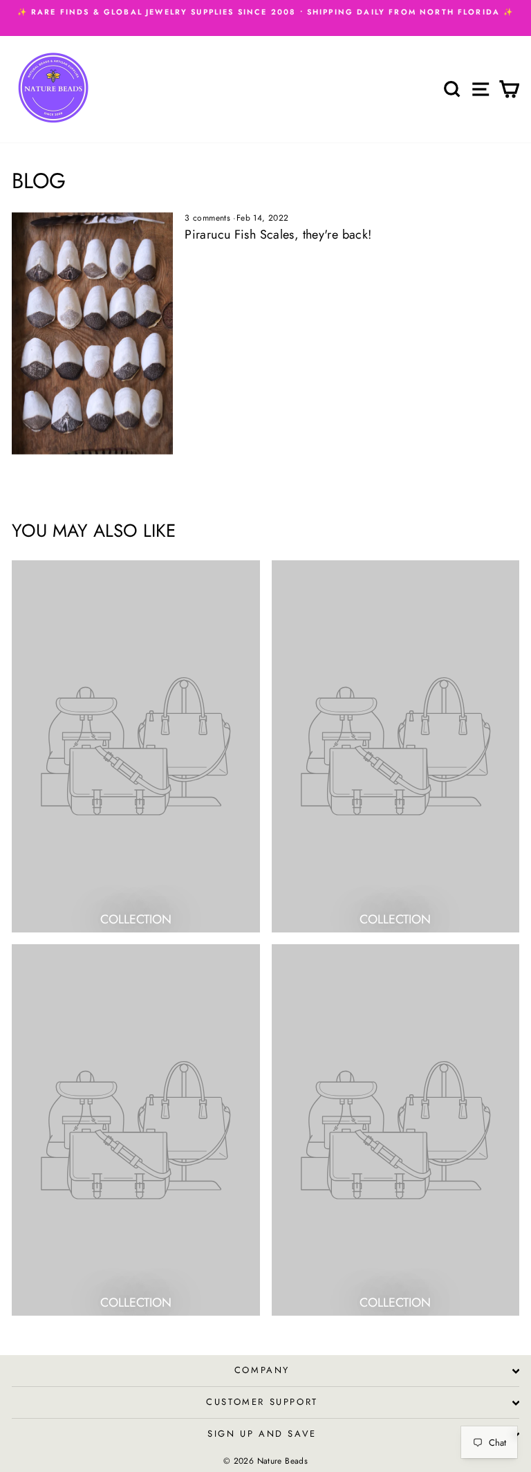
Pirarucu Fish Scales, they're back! (278, 234)
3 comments (209, 218)
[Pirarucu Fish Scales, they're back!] (92, 333)
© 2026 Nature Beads (265, 1461)
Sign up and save (262, 1433)
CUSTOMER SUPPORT (262, 1401)
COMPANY (262, 1370)
